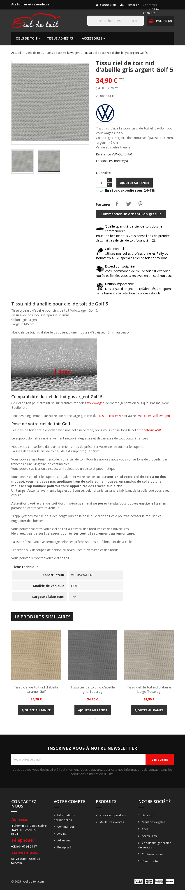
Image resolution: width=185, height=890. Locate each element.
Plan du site (149, 861)
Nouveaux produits (112, 815)
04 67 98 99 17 (151, 11)
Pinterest (140, 203)
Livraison (147, 815)
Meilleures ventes (111, 822)
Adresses (63, 840)
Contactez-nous (152, 854)
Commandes (66, 826)
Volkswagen (95, 403)
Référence (103, 154)
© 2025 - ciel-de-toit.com (27, 881)
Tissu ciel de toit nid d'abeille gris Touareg (92, 689)
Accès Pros (149, 836)
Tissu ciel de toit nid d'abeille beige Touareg (149, 689)
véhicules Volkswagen (154, 415)
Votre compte (70, 801)
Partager (116, 203)
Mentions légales (153, 822)
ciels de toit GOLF (110, 415)
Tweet (128, 203)
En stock (102, 161)
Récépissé (64, 847)
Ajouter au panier (134, 183)
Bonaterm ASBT (151, 430)
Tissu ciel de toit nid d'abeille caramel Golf (36, 689)
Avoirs (61, 833)
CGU (144, 829)
